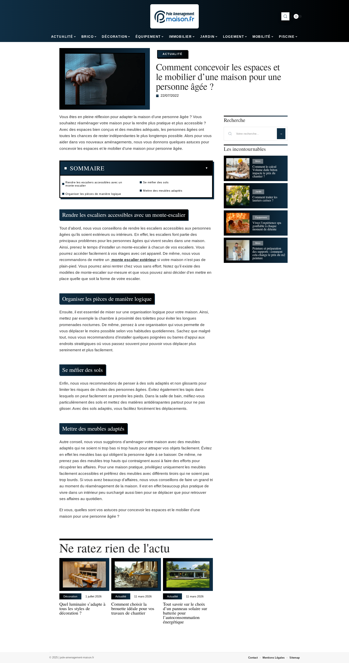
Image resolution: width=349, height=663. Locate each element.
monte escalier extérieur (133, 260)
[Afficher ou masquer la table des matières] (156, 168)
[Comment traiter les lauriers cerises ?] (237, 196)
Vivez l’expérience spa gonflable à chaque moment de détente (266, 225)
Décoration (70, 596)
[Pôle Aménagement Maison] (174, 16)
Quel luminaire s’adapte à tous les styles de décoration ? (82, 608)
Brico (257, 161)
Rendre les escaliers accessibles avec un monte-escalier (93, 184)
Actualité (172, 54)
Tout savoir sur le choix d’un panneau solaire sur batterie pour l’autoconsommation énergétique (185, 612)
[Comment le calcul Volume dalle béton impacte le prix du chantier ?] (237, 168)
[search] (285, 16)
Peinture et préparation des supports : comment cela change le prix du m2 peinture (268, 253)
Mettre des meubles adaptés (162, 190)
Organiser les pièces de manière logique (93, 193)
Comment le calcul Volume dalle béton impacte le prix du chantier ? (264, 171)
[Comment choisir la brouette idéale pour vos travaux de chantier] (136, 574)
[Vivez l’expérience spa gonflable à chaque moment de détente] (237, 223)
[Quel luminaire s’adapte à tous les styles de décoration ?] (84, 574)
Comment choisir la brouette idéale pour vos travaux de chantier (132, 608)
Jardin (258, 191)
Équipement (261, 217)
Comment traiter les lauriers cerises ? (264, 198)
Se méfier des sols (155, 182)
